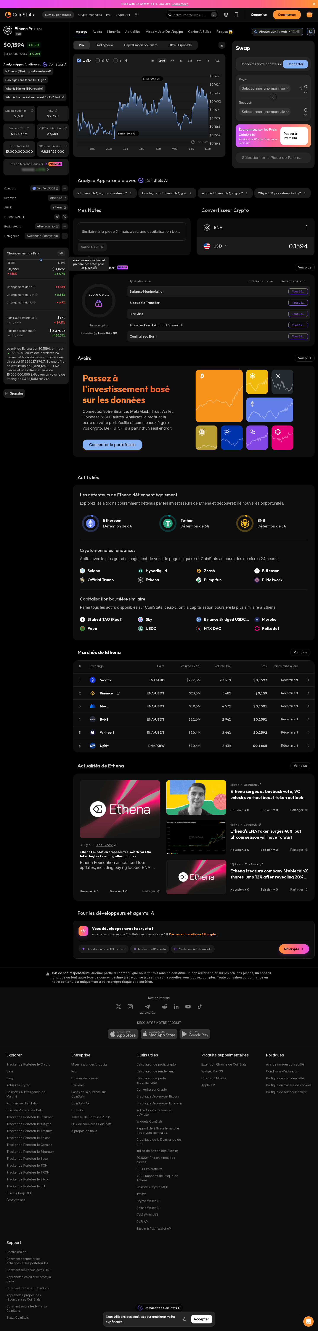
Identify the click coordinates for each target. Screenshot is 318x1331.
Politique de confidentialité (285, 1078)
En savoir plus (99, 325)
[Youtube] (188, 1009)
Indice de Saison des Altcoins (157, 1151)
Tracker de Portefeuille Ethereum (30, 1151)
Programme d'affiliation (22, 1103)
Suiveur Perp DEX (19, 1193)
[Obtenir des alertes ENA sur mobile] (311, 31)
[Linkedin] (176, 1009)
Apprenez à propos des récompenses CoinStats (23, 1297)
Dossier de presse (84, 1078)
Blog (9, 1078)
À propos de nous (84, 1131)
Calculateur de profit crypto (156, 1064)
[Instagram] (130, 1009)
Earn (9, 1071)
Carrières (78, 1085)
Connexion (259, 14)
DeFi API (142, 1221)
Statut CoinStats (17, 1317)
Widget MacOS (212, 1071)
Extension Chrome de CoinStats (223, 1064)
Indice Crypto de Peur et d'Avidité (154, 1112)
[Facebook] (199, 1009)
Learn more (180, 4)
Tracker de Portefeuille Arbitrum (29, 1131)
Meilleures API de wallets (195, 949)
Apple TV (208, 1085)
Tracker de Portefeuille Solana (28, 1138)
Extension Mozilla (213, 1078)
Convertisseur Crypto (152, 1089)
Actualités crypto (18, 1085)
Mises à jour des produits (89, 1064)
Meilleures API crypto (152, 949)
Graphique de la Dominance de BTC (159, 1142)
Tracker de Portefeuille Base (27, 1158)
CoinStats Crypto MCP (152, 1187)
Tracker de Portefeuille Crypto (28, 1064)
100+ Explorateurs (149, 1169)
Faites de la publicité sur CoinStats (88, 1094)
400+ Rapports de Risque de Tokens (157, 1178)
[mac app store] (159, 1034)
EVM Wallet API (147, 1215)
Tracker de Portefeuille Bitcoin (28, 1179)
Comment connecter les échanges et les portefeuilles (27, 1261)
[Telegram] (57, 217)
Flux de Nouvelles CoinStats (91, 1124)
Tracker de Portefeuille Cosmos (29, 1145)
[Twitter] (65, 217)
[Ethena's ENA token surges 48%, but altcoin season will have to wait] (196, 837)
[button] (57, 188)
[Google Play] (195, 1034)
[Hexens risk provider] (98, 333)
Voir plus (304, 267)
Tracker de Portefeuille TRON (27, 1172)
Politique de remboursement (286, 1092)
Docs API (77, 1110)
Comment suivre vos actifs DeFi (28, 1270)
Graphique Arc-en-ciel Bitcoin (158, 1096)
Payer (243, 79)
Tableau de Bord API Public (91, 1117)
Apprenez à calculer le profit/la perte (28, 1279)
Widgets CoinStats (150, 1121)
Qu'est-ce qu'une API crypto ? (106, 949)
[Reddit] (164, 1009)
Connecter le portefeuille (112, 444)
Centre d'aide (16, 1252)
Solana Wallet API (149, 1208)
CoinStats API (80, 1103)
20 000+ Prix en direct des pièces (156, 1160)
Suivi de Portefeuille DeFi (24, 1110)
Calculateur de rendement (155, 1071)
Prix (74, 1071)
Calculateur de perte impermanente (151, 1080)
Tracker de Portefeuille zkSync (28, 1124)
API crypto (291, 949)
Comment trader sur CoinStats (27, 1288)
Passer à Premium (290, 136)
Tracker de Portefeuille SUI (25, 1186)
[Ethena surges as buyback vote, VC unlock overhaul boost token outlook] (196, 797)
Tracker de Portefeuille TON (26, 1165)
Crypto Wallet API (149, 1201)
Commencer (287, 14)
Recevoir (245, 102)
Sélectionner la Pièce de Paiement (273, 157)
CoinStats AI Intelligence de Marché (25, 1094)
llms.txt (141, 1194)
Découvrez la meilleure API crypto (192, 934)
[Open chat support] (308, 1321)
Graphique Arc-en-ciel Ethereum (160, 1103)
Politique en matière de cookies (289, 1085)
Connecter (295, 64)
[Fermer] (311, 4)
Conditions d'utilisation (282, 1071)
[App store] (123, 1034)
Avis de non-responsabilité (285, 1064)
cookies (138, 1316)
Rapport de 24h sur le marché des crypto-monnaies (158, 1130)
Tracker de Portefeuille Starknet (29, 1117)
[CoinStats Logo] (19, 15)
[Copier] (57, 188)
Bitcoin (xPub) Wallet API (154, 1228)
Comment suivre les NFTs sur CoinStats (27, 1308)
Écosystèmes (15, 1200)
